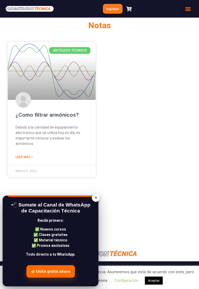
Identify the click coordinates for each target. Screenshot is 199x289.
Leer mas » (24, 157)
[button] (187, 8)
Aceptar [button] (154, 281)
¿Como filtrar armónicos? (47, 115)
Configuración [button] (126, 280)
